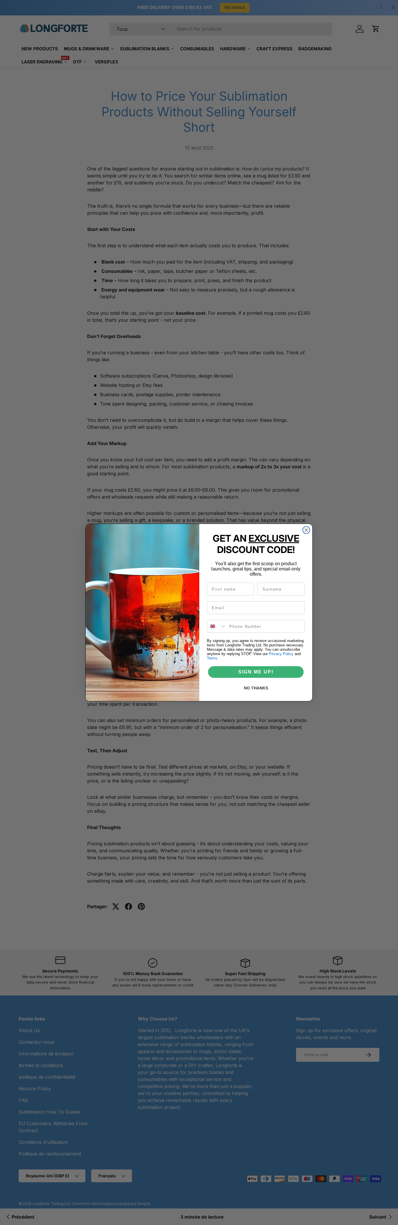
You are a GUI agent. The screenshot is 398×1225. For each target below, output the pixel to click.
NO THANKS (256, 688)
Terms (212, 658)
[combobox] (216, 626)
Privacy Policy (281, 654)
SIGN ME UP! (256, 671)
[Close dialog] (306, 530)
